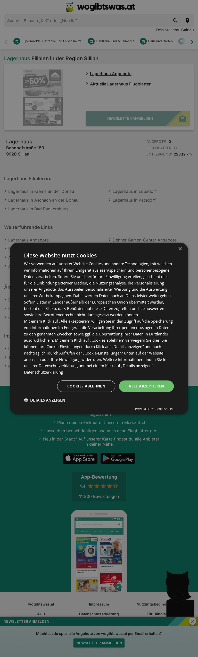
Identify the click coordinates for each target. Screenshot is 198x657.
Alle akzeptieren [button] (146, 386)
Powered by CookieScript (154, 409)
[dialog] (99, 328)
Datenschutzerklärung (43, 372)
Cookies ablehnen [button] (86, 386)
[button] (44, 400)
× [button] (180, 249)
